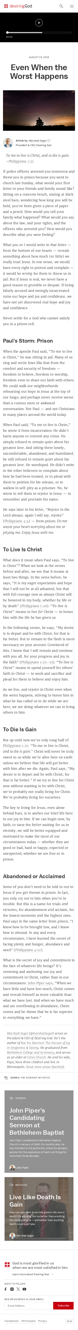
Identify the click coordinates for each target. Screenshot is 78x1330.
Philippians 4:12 (28, 950)
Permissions (28, 1321)
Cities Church (36, 1057)
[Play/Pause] (39, 23)
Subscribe (63, 1305)
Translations (11, 1321)
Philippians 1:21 (21, 161)
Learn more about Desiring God (31, 1274)
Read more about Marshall (45, 1067)
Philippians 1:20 (34, 606)
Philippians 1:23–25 (37, 662)
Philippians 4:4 (16, 521)
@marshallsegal (41, 1033)
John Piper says (40, 983)
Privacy (42, 1321)
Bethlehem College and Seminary (30, 1052)
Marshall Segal (17, 1033)
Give (69, 1321)
